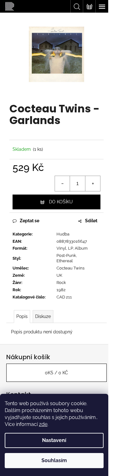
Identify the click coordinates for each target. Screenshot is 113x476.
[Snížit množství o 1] (62, 183)
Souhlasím (54, 460)
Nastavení (54, 440)
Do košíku (61, 201)
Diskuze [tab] (43, 316)
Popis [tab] (22, 316)
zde (43, 424)
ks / (56, 372)
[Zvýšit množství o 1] (92, 183)
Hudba (62, 234)
